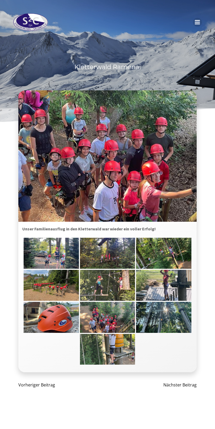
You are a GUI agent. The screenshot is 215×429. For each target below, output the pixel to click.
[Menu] (197, 22)
